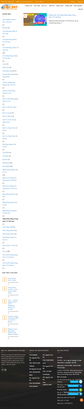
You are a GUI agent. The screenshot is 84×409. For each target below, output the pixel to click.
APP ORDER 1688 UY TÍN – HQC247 (9, 21)
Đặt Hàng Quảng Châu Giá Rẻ (9, 145)
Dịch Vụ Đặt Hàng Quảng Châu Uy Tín (10, 100)
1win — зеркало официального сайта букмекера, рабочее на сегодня (13, 304)
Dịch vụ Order (6, 116)
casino (4, 64)
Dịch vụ (44, 6)
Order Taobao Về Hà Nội (10, 245)
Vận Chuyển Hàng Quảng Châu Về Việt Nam (10, 256)
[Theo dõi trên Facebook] (2, 370)
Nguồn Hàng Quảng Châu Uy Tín (10, 171)
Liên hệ (80, 9)
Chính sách (59, 6)
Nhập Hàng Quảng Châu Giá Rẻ (9, 204)
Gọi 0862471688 (74, 389)
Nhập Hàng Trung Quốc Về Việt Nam (9, 212)
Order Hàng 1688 (7, 227)
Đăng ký (73, 1)
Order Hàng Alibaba (8, 230)
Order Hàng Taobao (8, 234)
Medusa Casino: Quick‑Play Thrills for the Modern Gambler (13, 331)
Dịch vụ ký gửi (6, 113)
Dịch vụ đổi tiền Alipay (9, 107)
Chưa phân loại (7, 71)
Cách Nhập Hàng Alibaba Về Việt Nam (10, 57)
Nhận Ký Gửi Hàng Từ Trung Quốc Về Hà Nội (9, 179)
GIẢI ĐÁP (5, 152)
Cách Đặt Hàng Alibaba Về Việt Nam (9, 41)
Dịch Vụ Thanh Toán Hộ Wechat (9, 137)
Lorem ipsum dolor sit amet (12, 279)
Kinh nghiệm (78, 6)
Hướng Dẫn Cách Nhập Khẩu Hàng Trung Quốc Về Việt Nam (62, 16)
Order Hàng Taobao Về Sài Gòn (9, 239)
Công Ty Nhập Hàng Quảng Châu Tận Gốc (9, 84)
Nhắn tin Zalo (74, 381)
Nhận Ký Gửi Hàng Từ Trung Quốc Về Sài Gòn (9, 187)
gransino (5, 159)
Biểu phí (51, 6)
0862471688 (11, 1)
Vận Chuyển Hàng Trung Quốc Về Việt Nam (9, 264)
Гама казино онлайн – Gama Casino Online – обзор (13, 290)
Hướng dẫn (68, 6)
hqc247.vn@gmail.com (27, 1)
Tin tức (4, 251)
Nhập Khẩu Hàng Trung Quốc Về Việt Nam (10, 220)
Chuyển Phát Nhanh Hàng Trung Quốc (10, 75)
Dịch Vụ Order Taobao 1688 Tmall (9, 121)
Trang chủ (28, 6)
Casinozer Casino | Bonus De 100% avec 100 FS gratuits (13, 318)
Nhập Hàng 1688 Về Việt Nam (10, 195)
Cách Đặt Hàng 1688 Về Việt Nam (9, 32)
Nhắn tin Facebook (73, 385)
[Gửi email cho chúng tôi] (5, 370)
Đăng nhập (80, 1)
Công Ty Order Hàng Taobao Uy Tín (8, 92)
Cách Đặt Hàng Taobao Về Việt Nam (10, 49)
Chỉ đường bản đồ (73, 393)
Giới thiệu (37, 6)
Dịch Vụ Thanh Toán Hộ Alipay (9, 129)
